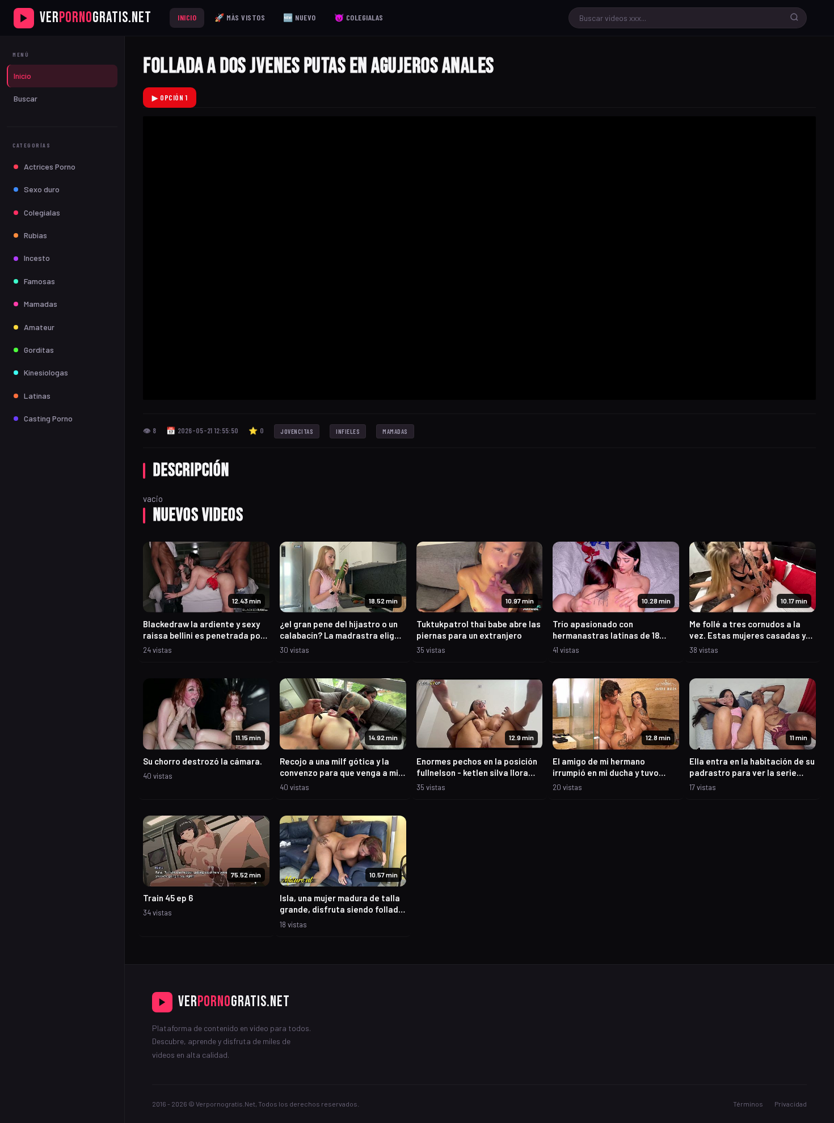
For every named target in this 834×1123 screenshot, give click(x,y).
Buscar (25, 98)
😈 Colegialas (359, 17)
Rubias (35, 235)
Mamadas (40, 304)
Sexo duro (42, 189)
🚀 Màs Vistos (239, 17)
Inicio (187, 17)
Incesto (37, 258)
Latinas (37, 395)
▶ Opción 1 (169, 97)
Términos (748, 1104)
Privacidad (790, 1104)
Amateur (39, 327)
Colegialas (42, 212)
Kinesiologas (46, 372)
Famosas (39, 281)
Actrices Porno (49, 166)
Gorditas (39, 349)
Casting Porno (48, 418)
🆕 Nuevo (299, 17)
